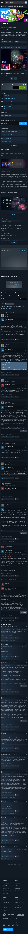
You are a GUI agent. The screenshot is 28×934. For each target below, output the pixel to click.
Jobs (16, 885)
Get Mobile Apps (8, 929)
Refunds (5, 910)
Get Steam (17, 899)
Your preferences (13, 276)
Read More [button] (23, 430)
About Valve (18, 883)
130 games (7, 443)
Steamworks (6, 888)
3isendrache (7, 462)
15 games (6, 485)
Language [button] (3, 295)
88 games (7, 381)
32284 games (7, 403)
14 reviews (12, 381)
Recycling (17, 890)
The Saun (7, 504)
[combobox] (15, 2)
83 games (7, 547)
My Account (18, 907)
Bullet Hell (4, 41)
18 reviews (7, 346)
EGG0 (6, 442)
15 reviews (7, 506)
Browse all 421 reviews (14, 864)
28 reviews (12, 464)
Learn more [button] (23, 123)
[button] (3, 6)
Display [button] (3, 298)
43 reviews (12, 547)
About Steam (6, 883)
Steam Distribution (7, 890)
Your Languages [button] (8, 303)
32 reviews (13, 443)
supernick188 (8, 483)
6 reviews (6, 316)
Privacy (4, 899)
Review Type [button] (4, 292)
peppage (7, 583)
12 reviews (12, 485)
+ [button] (25, 41)
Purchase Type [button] (14, 292)
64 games (7, 464)
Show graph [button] (22, 298)
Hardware (17, 888)
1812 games (7, 585)
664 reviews (13, 585)
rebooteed (7, 314)
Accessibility (6, 902)
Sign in (2, 73)
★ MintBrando (8, 546)
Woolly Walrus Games (11, 25)
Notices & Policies (7, 905)
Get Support (18, 905)
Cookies (5, 907)
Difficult (17, 41)
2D (22, 41)
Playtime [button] (20, 295)
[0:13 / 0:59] (14, 56)
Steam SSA (5, 885)
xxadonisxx (7, 402)
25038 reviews (15, 403)
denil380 (7, 344)
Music (10, 41)
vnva (6, 380)
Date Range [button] (12, 295)
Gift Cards (5, 893)
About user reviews (5, 276)
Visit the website (5, 138)
